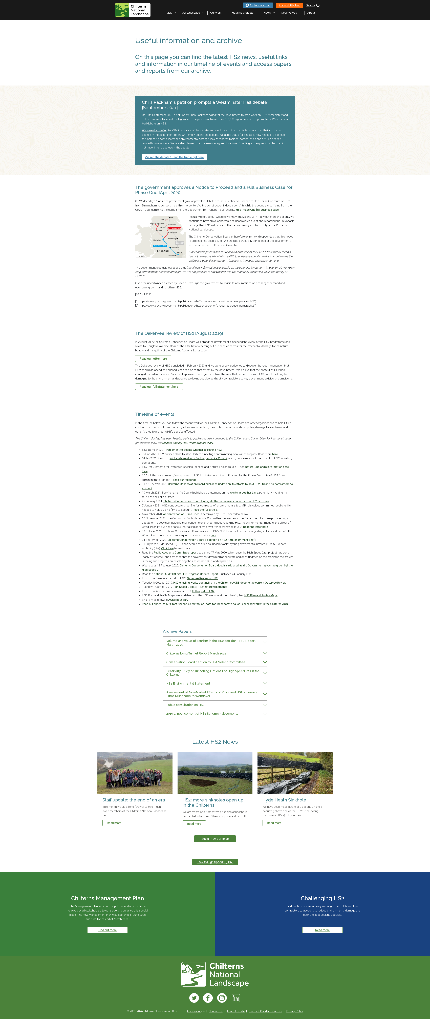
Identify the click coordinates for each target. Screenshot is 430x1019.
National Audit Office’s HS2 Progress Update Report (186, 574)
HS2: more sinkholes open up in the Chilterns (213, 802)
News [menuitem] (267, 12)
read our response (184, 479)
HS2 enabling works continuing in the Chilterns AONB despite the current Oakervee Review (229, 582)
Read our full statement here (159, 386)
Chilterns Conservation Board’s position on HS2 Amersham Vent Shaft (211, 539)
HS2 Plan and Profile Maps (260, 595)
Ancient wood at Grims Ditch (181, 514)
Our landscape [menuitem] (191, 12)
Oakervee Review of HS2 (202, 578)
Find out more (107, 930)
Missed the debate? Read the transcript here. (174, 157)
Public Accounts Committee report (175, 552)
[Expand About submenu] (318, 12)
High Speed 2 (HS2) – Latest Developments (200, 586)
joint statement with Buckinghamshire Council (198, 458)
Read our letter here (153, 358)
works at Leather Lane (244, 492)
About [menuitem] (311, 12)
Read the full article (205, 509)
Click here (167, 548)
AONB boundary (178, 599)
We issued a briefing (154, 130)
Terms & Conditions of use (265, 1011)
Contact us (216, 1011)
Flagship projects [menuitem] (242, 12)
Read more (114, 823)
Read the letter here (255, 526)
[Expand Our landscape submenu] (203, 12)
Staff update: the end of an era (133, 799)
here (213, 535)
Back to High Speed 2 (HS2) (215, 862)
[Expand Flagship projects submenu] (256, 12)
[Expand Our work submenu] (224, 12)
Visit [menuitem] (169, 12)
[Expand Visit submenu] (175, 12)
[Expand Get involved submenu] (300, 12)
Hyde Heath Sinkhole (284, 799)
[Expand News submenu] (274, 12)
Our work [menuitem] (215, 12)
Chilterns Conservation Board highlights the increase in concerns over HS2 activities (216, 501)
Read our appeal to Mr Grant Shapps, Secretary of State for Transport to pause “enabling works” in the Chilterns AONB (216, 604)
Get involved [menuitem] (289, 12)
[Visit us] (194, 998)
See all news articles (215, 838)
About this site (236, 1011)
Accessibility (194, 1011)
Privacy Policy (294, 1011)
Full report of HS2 (203, 591)
